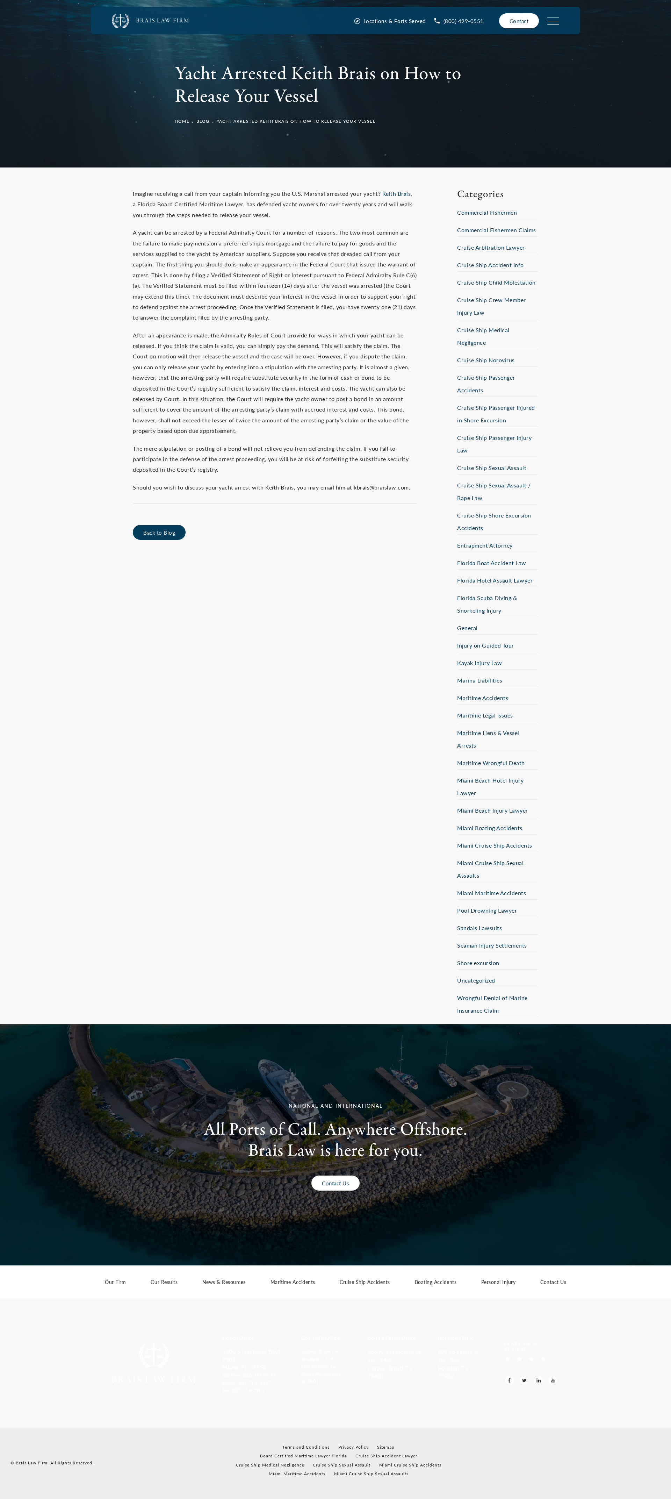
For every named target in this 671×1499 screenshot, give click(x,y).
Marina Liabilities (479, 680)
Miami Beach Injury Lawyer (492, 810)
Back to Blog (159, 532)
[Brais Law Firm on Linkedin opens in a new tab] (538, 1380)
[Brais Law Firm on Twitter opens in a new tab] (524, 1380)
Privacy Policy (353, 1447)
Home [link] (182, 121)
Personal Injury (498, 1282)
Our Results (164, 1282)
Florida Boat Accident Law (491, 563)
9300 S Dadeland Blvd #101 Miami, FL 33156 (251, 1359)
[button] (257, 1375)
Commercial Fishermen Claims (496, 230)
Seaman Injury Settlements (492, 945)
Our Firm (115, 1282)
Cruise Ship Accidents (365, 1282)
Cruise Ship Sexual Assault (491, 468)
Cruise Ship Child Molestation (496, 282)
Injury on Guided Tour (485, 645)
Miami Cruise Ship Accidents (494, 845)
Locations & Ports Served (394, 20)
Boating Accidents (436, 1282)
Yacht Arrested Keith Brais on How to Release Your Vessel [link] (296, 121)
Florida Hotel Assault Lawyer (495, 580)
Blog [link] (203, 121)
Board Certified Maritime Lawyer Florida (303, 1456)
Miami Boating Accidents (489, 828)
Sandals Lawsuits (479, 928)
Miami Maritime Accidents (491, 893)
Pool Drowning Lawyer (487, 910)
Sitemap (386, 1447)
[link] (459, 20)
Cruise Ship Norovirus (486, 360)
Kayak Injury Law (479, 663)
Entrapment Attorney (485, 545)
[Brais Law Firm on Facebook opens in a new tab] (509, 1380)
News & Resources (224, 1282)
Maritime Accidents (482, 698)
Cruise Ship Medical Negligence (270, 1465)
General (467, 628)
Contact (519, 20)
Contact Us (335, 1183)
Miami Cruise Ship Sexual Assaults (371, 1474)
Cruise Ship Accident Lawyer (386, 1456)
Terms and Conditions (306, 1447)
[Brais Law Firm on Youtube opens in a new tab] (553, 1380)
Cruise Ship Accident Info (490, 265)
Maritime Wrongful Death (491, 763)
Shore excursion (478, 963)
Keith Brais (396, 194)
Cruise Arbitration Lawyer (491, 247)
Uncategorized (476, 980)
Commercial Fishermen (487, 212)
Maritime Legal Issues (485, 715)
